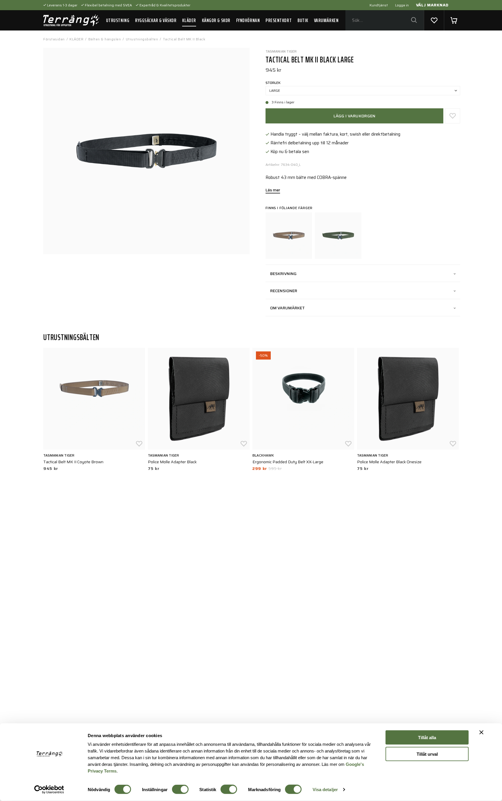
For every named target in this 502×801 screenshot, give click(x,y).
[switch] (180, 789)
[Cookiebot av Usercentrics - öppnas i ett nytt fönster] (49, 789)
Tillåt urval (427, 753)
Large (274, 90)
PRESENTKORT (279, 20)
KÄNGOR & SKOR (216, 20)
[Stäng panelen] (481, 732)
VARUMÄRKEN (326, 20)
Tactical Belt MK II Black (184, 39)
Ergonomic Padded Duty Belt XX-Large (287, 462)
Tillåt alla (427, 737)
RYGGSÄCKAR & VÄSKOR (155, 20)
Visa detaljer (325, 789)
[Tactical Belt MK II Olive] (338, 235)
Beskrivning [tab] (283, 273)
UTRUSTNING (117, 20)
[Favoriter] (434, 20)
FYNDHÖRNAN (248, 20)
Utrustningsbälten (142, 39)
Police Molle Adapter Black (172, 462)
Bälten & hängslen (104, 39)
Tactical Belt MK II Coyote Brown (73, 462)
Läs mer (273, 190)
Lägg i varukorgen (355, 116)
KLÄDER (189, 20)
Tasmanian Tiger (281, 51)
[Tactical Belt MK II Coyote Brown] (289, 235)
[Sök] (414, 20)
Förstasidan (54, 39)
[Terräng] (71, 20)
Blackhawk (263, 455)
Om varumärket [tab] (287, 308)
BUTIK (302, 20)
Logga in (402, 5)
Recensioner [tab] (283, 291)
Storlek (273, 82)
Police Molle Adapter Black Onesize (389, 462)
